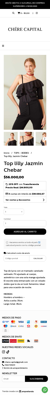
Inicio (7, 152)
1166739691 (9, 364)
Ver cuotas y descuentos (18, 199)
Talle (5, 207)
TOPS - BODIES (21, 152)
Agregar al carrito (25, 231)
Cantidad (7, 219)
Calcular (37, 258)
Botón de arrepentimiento (16, 367)
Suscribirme (36, 378)
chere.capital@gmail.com (16, 362)
